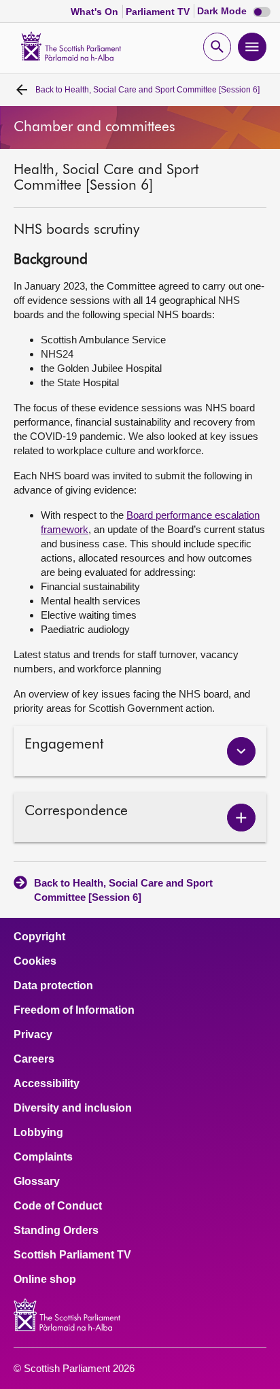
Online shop (45, 1279)
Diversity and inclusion (73, 1108)
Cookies (35, 961)
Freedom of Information (74, 1010)
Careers (34, 1059)
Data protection (53, 985)
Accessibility (47, 1083)
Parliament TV (159, 11)
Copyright (39, 936)
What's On (96, 11)
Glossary (37, 1181)
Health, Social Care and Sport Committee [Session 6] (147, 90)
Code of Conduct (58, 1206)
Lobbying (38, 1132)
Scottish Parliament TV (72, 1255)
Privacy (33, 1034)
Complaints (43, 1157)
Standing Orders (56, 1230)
